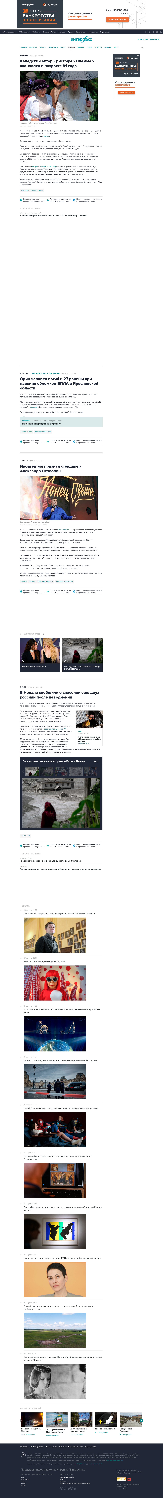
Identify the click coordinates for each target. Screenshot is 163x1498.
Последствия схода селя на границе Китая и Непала (54, 761)
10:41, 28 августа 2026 (68, 373)
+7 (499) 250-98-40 (80, 1464)
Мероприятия (105, 32)
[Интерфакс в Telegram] (65, 1488)
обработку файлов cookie (115, 1461)
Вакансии (62, 1447)
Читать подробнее (89, 740)
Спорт (62, 47)
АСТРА (23, 1486)
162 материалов (126, 1435)
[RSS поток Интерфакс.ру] (71, 1488)
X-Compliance (25, 1479)
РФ (29, 836)
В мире (42, 47)
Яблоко (24, 582)
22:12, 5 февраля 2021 (36, 56)
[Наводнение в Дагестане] (131, 1426)
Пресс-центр (51, 1447)
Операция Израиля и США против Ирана (55, 1431)
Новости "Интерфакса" (67, 1477)
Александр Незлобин (45, 582)
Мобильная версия (8, 32)
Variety (46, 136)
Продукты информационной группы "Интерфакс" (53, 1469)
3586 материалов (52, 1435)
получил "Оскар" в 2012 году (44, 167)
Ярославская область (43, 432)
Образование (93, 32)
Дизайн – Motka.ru (122, 1489)
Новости (98, 47)
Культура (71, 47)
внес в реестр (63, 530)
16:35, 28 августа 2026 (37, 232)
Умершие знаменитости (105, 1429)
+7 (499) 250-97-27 (96, 1464)
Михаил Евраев (26, 432)
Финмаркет (62, 32)
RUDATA (63, 1481)
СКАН (62, 1479)
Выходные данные (122, 1487)
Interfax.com (36, 32)
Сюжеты (107, 47)
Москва (81, 47)
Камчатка (68, 293)
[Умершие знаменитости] (106, 1426)
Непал (23, 836)
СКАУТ (23, 1481)
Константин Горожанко (64, 582)
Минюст (32, 582)
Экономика (53, 47)
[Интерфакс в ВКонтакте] (68, 1488)
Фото (116, 47)
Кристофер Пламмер (29, 190)
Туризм (70, 32)
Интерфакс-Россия (49, 32)
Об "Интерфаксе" (24, 32)
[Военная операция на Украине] (32, 1426)
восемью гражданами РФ (55, 729)
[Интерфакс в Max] (75, 1488)
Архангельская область (45, 293)
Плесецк (59, 293)
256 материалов (77, 1435)
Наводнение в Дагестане (126, 1430)
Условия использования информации (128, 1484)
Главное (23, 47)
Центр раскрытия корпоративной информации (75, 1483)
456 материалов (101, 1432)
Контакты (24, 1447)
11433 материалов (28, 1435)
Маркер (23, 1483)
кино (41, 190)
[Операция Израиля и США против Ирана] (57, 1427)
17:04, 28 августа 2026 (37, 461)
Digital (89, 47)
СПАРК (23, 1477)
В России (33, 47)
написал (33, 407)
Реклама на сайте (75, 1447)
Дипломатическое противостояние (79, 1430)
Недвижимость (81, 32)
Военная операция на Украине (46, 373)
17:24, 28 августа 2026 (34, 687)
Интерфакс (81, 39)
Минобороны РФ (27, 293)
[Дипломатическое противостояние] (81, 1426)
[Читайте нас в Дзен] (61, 1488)
